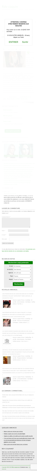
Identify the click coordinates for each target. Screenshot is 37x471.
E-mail (4, 234)
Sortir (25, 42)
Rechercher (18, 284)
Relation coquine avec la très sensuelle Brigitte (14, 433)
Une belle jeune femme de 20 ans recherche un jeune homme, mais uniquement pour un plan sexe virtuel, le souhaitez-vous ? (18, 352)
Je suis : (11, 266)
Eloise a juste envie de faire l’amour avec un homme (16, 444)
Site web (4, 239)
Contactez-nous (24, 467)
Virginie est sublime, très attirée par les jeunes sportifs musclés (18, 436)
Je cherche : (10, 269)
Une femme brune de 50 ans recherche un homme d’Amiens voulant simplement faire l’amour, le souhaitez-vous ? (17, 296)
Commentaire (6, 216)
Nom (3, 230)
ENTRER (13, 42)
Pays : (11, 276)
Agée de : (10, 272)
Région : (11, 279)
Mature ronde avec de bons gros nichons (13, 431)
